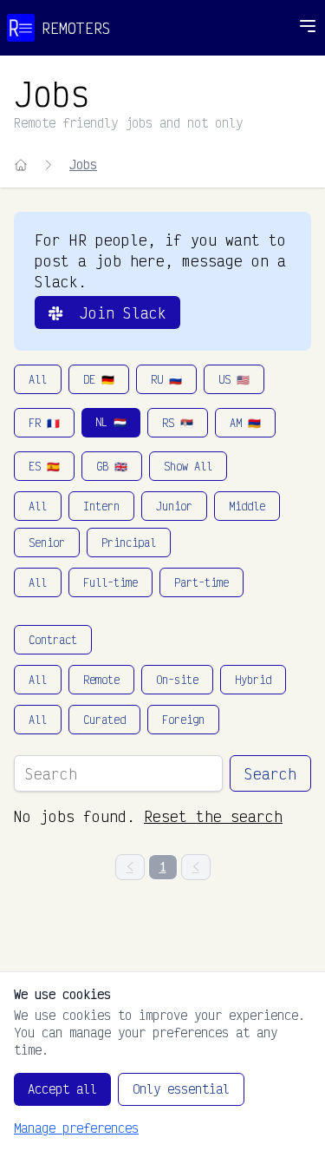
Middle (247, 506)
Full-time (110, 582)
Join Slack (114, 312)
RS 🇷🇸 (177, 423)
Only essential (181, 1089)
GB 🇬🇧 (111, 466)
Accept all (62, 1089)
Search (270, 773)
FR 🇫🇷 (44, 423)
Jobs (83, 164)
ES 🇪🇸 (44, 466)
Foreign (183, 720)
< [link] (130, 866)
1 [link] (162, 866)
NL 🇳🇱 (111, 422)
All (38, 379)
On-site (177, 680)
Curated (104, 720)
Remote (101, 680)
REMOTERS (76, 27)
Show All (188, 466)
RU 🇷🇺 (166, 379)
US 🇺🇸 (234, 379)
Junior (174, 506)
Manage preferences (76, 1128)
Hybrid (253, 680)
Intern (101, 506)
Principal (128, 542)
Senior (47, 542)
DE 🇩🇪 (98, 379)
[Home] (21, 165)
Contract (53, 640)
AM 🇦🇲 (245, 423)
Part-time (201, 582)
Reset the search (213, 815)
